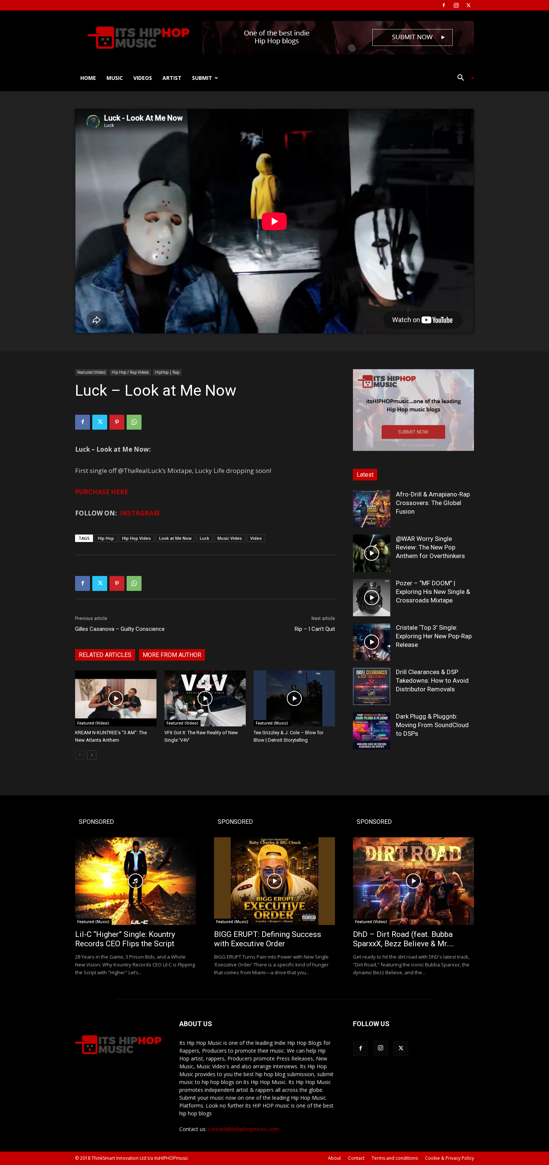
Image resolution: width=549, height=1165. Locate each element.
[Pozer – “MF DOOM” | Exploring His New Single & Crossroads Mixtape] (371, 597)
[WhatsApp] (134, 422)
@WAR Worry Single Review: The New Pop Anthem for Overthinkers (430, 547)
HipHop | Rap (167, 372)
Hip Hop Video (136, 538)
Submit (202, 77)
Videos (142, 77)
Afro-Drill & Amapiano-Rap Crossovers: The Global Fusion (433, 502)
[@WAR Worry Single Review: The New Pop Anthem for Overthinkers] (371, 553)
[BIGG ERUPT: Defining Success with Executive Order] (274, 881)
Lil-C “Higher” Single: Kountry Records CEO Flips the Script (125, 939)
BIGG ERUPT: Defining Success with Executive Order (267, 939)
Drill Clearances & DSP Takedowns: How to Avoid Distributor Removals (432, 680)
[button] (463, 78)
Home (88, 77)
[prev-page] (79, 755)
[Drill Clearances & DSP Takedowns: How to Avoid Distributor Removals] (371, 686)
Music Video (229, 538)
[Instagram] (456, 5)
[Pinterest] (116, 422)
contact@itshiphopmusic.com (243, 1129)
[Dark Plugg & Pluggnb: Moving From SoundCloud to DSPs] (371, 731)
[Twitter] (468, 5)
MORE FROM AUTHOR (172, 654)
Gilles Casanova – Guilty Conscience (120, 629)
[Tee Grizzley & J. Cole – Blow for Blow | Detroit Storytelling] (294, 698)
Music (114, 77)
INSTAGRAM (140, 513)
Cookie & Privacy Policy (449, 1158)
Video (256, 538)
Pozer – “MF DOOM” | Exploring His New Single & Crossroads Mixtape (433, 591)
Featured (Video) (91, 372)
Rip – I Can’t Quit (315, 629)
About (334, 1158)
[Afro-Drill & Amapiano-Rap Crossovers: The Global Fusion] (371, 508)
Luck (204, 538)
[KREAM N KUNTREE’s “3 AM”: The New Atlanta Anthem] (115, 698)
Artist (172, 77)
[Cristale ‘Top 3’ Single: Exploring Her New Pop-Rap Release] (371, 642)
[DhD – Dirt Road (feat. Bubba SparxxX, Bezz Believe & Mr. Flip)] (413, 881)
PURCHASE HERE (101, 492)
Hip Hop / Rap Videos (130, 372)
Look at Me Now (175, 538)
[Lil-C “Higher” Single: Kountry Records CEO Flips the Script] (135, 881)
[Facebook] (443, 5)
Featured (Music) (272, 723)
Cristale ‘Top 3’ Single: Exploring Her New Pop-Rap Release (434, 636)
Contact (356, 1158)
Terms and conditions (395, 1158)
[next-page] (91, 755)
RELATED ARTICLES (105, 654)
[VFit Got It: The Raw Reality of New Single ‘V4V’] (205, 698)
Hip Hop (106, 538)
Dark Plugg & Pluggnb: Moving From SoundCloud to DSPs (432, 725)
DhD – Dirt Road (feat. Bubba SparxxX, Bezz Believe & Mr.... (403, 939)
